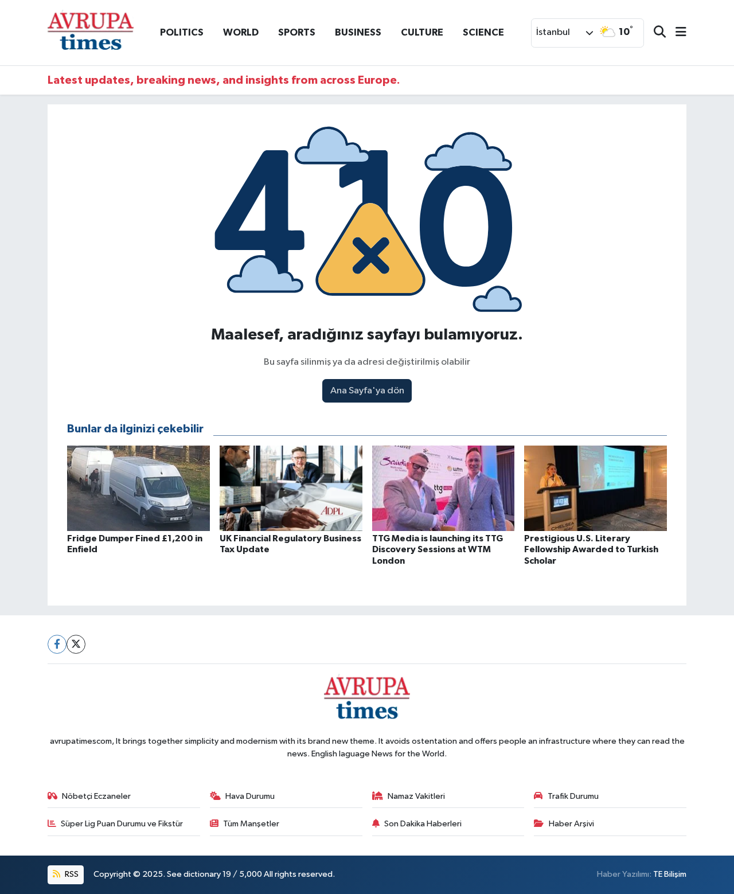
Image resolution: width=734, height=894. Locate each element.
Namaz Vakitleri (416, 796)
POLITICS (182, 32)
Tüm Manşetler (251, 823)
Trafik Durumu (573, 796)
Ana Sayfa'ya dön (367, 391)
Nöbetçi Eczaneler (96, 796)
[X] (76, 644)
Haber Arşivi (571, 823)
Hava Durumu (250, 796)
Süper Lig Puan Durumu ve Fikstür (122, 823)
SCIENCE (483, 32)
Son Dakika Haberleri (423, 823)
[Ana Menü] (676, 33)
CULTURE (422, 32)
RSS (71, 874)
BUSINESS (358, 32)
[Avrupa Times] (91, 32)
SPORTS (296, 32)
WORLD (241, 32)
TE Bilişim (669, 874)
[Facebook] (57, 644)
